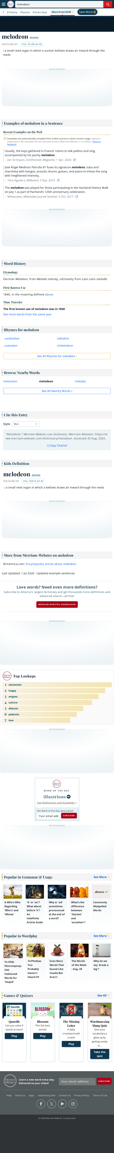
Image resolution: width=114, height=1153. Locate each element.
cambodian (11, 338)
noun (34, 37)
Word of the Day (57, 790)
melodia (80, 381)
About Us (20, 1095)
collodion (63, 338)
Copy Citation (58, 445)
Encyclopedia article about (51, 564)
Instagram (73, 1103)
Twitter (51, 1103)
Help (9, 1095)
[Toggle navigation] (3, 4)
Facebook (41, 1103)
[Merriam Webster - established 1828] (10, 4)
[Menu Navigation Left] (4, 12)
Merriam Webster (10, 1081)
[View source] (74, 160)
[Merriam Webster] (57, 784)
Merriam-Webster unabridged (57, 604)
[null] (69, 797)
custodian (11, 345)
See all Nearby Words (56, 391)
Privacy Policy (82, 1095)
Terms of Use (100, 1095)
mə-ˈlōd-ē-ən (32, 481)
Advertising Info (47, 1095)
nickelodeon (65, 345)
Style (6, 424)
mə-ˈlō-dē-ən (30, 44)
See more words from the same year (27, 314)
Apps (32, 1095)
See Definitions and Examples (56, 802)
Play (14, 1036)
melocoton (10, 381)
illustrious (54, 796)
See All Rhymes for (56, 356)
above (49, 294)
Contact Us (65, 1095)
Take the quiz (100, 1054)
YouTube (62, 1103)
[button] (62, 12)
